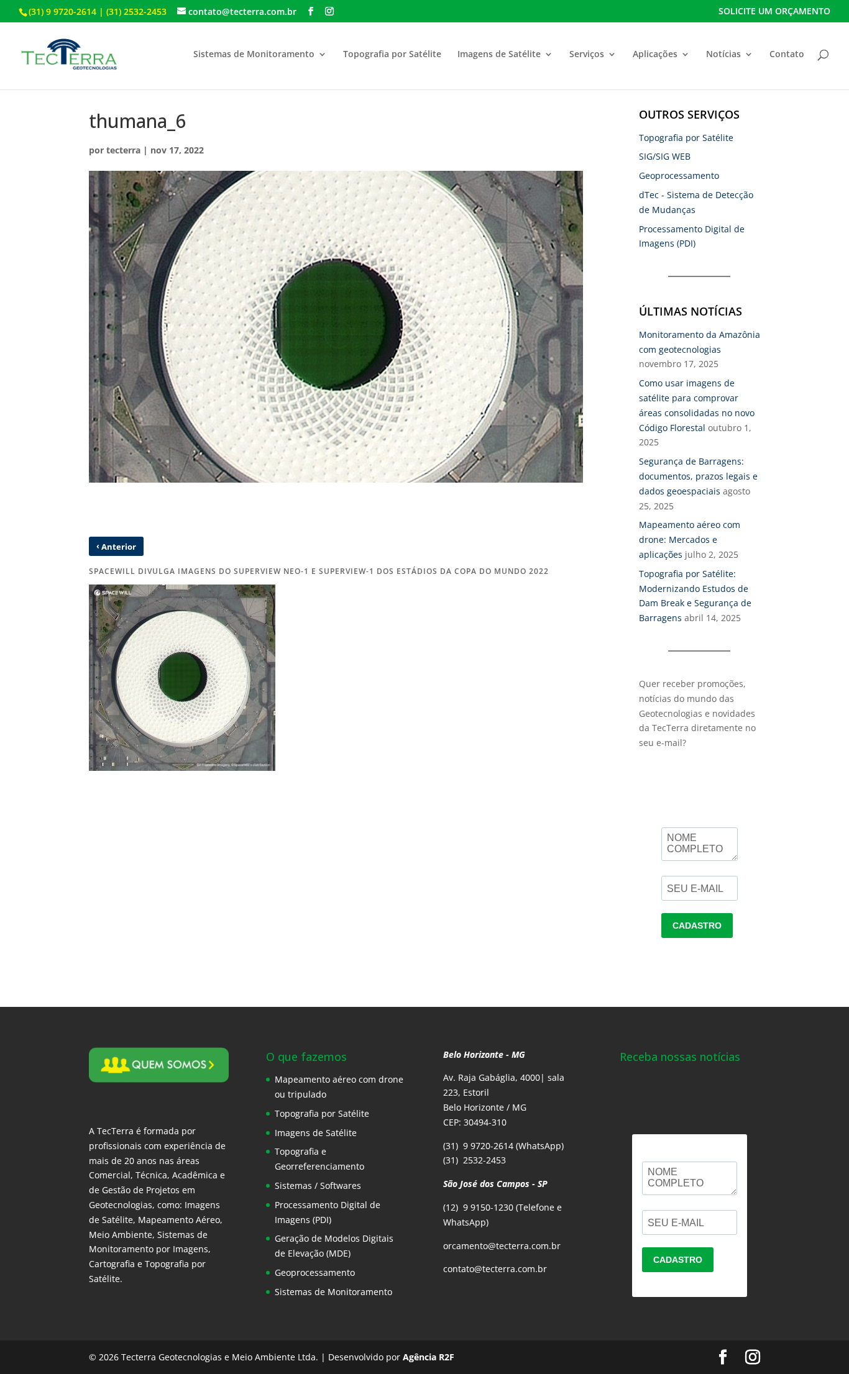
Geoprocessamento (679, 175)
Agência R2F (428, 1357)
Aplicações (655, 55)
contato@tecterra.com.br (495, 1269)
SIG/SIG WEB (665, 156)
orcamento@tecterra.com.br (502, 1246)
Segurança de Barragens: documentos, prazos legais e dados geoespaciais (698, 476)
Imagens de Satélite (499, 55)
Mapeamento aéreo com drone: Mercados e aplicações (689, 539)
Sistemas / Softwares (318, 1185)
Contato (786, 55)
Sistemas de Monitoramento (253, 55)
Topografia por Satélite (392, 55)
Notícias (723, 55)
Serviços (586, 55)
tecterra (123, 150)
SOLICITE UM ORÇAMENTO (774, 12)
